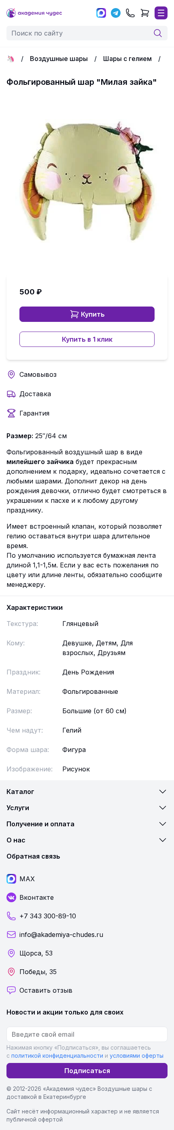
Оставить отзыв (45, 990)
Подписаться (87, 1071)
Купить (93, 314)
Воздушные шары (59, 59)
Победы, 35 (38, 972)
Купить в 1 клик (87, 339)
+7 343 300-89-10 (47, 916)
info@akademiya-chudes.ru (61, 934)
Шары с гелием (127, 59)
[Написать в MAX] (101, 13)
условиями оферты (136, 1055)
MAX (27, 879)
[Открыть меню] (161, 12)
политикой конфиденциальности (57, 1055)
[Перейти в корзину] (145, 13)
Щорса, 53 (36, 953)
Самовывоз (38, 374)
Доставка (35, 394)
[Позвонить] (130, 13)
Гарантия (34, 413)
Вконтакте (36, 897)
